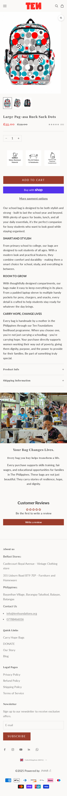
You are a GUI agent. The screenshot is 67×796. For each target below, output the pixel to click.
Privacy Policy (11, 674)
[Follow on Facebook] (4, 749)
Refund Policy (11, 680)
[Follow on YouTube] (20, 749)
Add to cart (33, 180)
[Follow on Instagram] (12, 749)
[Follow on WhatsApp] (37, 749)
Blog (6, 656)
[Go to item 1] (7, 103)
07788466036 (15, 619)
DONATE (9, 643)
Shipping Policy (12, 687)
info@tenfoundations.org (22, 613)
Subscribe (17, 736)
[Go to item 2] (17, 103)
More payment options (33, 198)
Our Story (9, 650)
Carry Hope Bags (13, 637)
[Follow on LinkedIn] (29, 749)
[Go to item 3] (27, 103)
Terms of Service (13, 693)
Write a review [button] (33, 522)
